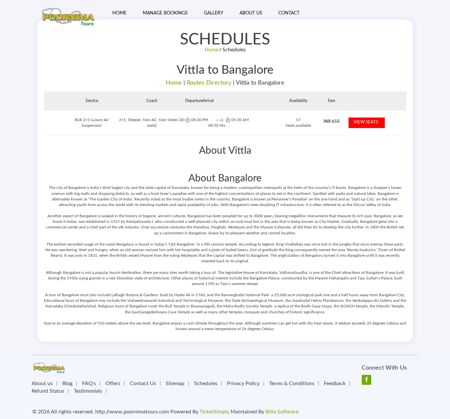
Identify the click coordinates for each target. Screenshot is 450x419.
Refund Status (48, 391)
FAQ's (89, 383)
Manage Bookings (165, 13)
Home (119, 13)
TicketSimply (214, 411)
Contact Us (143, 383)
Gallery (213, 13)
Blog (67, 383)
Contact (288, 13)
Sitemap (175, 383)
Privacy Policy (243, 383)
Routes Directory (209, 83)
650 (331, 121)
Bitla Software (282, 411)
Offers (112, 383)
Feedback (335, 383)
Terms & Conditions (291, 383)
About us (42, 383)
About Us (250, 13)
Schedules (205, 383)
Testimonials (88, 391)
